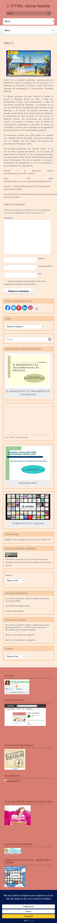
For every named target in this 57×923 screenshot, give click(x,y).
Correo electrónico (45, 266)
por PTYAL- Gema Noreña (16, 437)
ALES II (7, 80)
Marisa (8, 640)
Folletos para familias (14, 611)
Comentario (8, 218)
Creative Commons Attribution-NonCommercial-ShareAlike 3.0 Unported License (28, 562)
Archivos (8, 575)
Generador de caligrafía (23, 635)
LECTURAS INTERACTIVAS (17, 606)
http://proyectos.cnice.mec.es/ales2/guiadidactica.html (27, 181)
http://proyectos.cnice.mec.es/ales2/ (19, 173)
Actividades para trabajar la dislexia (20, 630)
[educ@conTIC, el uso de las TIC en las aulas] (12, 781)
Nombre (41, 258)
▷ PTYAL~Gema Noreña (28, 6)
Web (40, 273)
